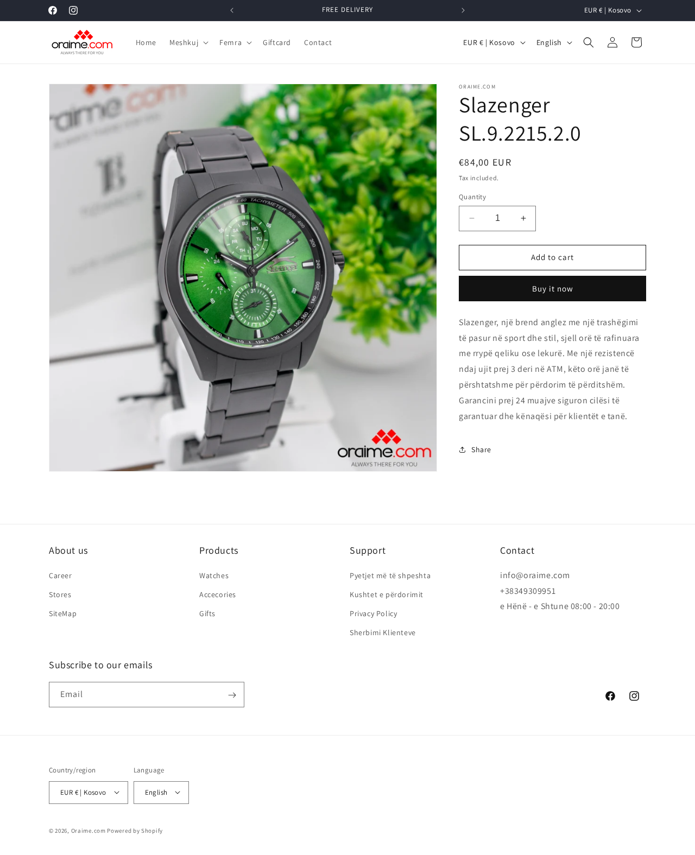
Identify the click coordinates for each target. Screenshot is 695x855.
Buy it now (552, 288)
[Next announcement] (463, 10)
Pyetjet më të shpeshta (390, 575)
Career (60, 575)
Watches (214, 575)
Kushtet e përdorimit (387, 594)
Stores (60, 594)
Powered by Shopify (135, 830)
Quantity (472, 196)
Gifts (207, 613)
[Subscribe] (232, 695)
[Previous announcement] (232, 10)
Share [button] (481, 449)
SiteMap (63, 613)
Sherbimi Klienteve (383, 632)
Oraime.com (88, 830)
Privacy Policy (373, 613)
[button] (188, 42)
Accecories (217, 594)
